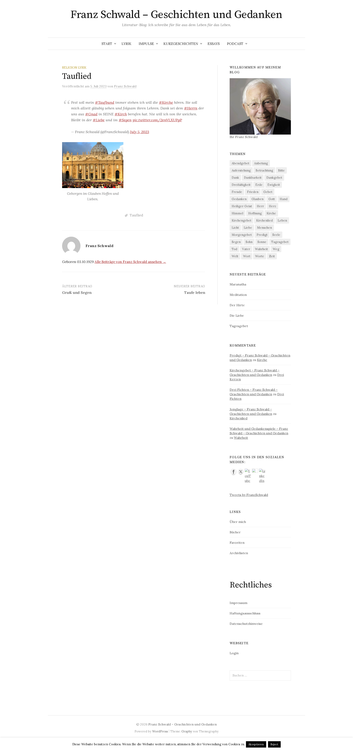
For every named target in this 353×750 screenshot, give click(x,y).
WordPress (160, 731)
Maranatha (238, 284)
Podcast (235, 43)
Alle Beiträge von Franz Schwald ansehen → (130, 262)
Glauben (257, 199)
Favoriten (237, 542)
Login (234, 653)
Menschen (264, 228)
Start (107, 43)
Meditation (238, 295)
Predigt (262, 235)
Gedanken (239, 199)
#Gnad (91, 114)
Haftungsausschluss (245, 613)
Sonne (261, 242)
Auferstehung (241, 170)
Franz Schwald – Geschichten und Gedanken (176, 15)
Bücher (235, 532)
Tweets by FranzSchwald (249, 495)
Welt (235, 256)
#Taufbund (104, 102)
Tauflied (136, 215)
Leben (282, 220)
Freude (237, 192)
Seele (276, 235)
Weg (276, 249)
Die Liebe (237, 315)
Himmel (237, 213)
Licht (235, 228)
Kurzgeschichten (180, 43)
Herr (260, 206)
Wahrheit (261, 249)
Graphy (186, 731)
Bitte (281, 170)
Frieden (252, 192)
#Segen (125, 120)
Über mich (238, 522)
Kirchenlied (264, 220)
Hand (283, 199)
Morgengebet (242, 235)
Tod (234, 249)
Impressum (238, 603)
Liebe (248, 228)
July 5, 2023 (139, 131)
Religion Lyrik (74, 67)
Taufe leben (194, 292)
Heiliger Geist (242, 206)
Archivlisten (239, 553)
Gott (271, 199)
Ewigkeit (273, 185)
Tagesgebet (279, 242)
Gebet (267, 192)
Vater (246, 249)
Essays (214, 43)
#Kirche (166, 102)
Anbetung (261, 163)
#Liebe (99, 120)
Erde (259, 185)
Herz (272, 206)
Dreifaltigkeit (241, 185)
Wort (246, 256)
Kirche (271, 213)
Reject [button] (274, 744)
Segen (236, 242)
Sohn (249, 242)
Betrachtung (264, 170)
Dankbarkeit (252, 177)
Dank (235, 177)
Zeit (272, 256)
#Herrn (190, 108)
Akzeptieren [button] (256, 744)
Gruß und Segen (77, 292)
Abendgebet (240, 163)
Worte (259, 256)
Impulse (146, 43)
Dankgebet (274, 177)
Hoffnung (255, 213)
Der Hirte (237, 305)
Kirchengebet (241, 220)
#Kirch (121, 114)
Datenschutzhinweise (246, 624)
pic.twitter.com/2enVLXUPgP (157, 120)
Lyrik (126, 43)
